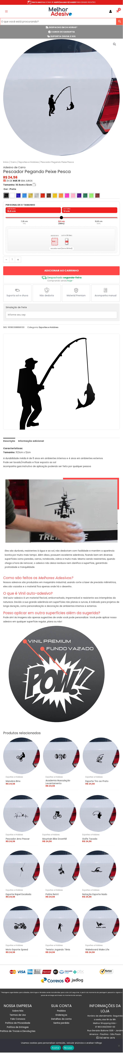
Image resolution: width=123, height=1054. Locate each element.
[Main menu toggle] (6, 11)
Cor (6, 189)
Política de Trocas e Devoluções (17, 1031)
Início (6, 162)
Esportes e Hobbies (29, 162)
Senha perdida (61, 1023)
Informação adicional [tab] (31, 441)
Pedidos (61, 1010)
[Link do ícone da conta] (110, 11)
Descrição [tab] (9, 441)
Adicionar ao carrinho (61, 270)
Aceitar (55, 1047)
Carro (14, 162)
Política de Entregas (18, 1027)
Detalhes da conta (61, 1019)
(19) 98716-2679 (107, 1038)
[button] (114, 44)
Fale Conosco (17, 1019)
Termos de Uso (18, 1015)
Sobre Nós (17, 1010)
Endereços (61, 1015)
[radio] (6, 195)
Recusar (68, 1047)
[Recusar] (118, 1045)
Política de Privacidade (17, 1023)
